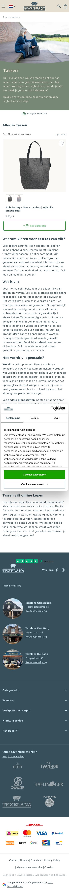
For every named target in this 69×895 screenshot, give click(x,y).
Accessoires (12, 17)
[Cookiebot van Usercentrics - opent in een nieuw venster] (50, 408)
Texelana (29, 875)
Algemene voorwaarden (29, 867)
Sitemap (24, 860)
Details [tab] (34, 417)
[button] (3, 6)
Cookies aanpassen (32, 484)
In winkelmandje (38, 226)
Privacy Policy (52, 860)
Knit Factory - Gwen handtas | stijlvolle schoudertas (29, 209)
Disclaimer (37, 860)
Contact (13, 860)
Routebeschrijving (36, 611)
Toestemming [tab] (12, 417)
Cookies (48, 867)
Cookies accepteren (34, 474)
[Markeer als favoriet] (62, 143)
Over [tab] (56, 417)
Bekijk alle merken (13, 756)
